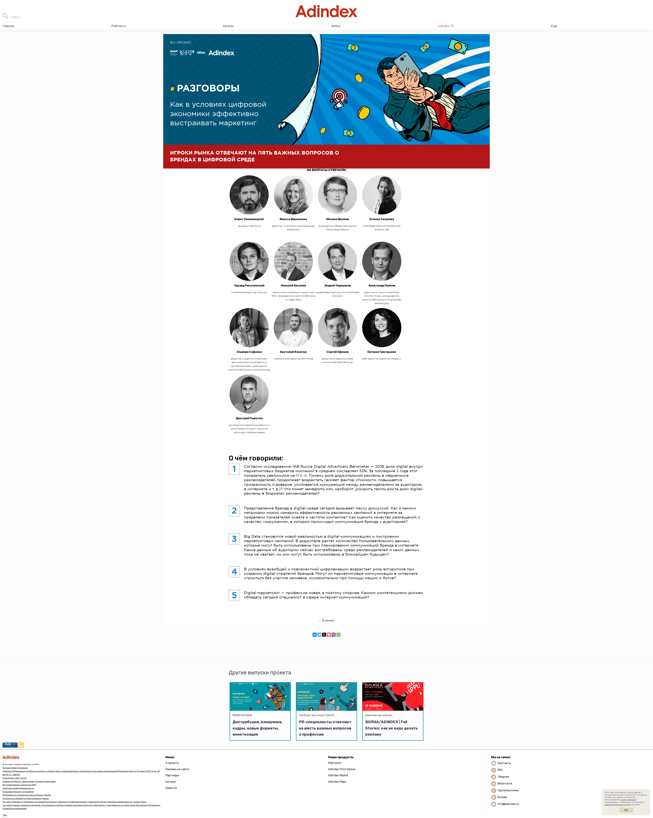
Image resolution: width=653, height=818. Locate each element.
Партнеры (172, 775)
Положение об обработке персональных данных (27, 795)
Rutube (502, 797)
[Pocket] (329, 635)
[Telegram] (319, 635)
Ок (626, 810)
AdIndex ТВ (446, 26)
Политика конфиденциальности (18, 788)
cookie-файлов (627, 799)
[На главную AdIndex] (326, 11)
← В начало (326, 620)
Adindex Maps (337, 781)
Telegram (503, 776)
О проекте (172, 763)
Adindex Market (338, 775)
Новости (171, 788)
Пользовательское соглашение (18, 791)
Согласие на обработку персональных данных (26, 798)
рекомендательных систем (618, 804)
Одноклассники (508, 790)
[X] (324, 635)
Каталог (170, 781)
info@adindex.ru (508, 804)
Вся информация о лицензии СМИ (19, 785)
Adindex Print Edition (342, 769)
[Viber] (334, 635)
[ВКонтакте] (315, 635)
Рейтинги (334, 763)
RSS (500, 770)
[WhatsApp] (338, 635)
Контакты (504, 763)
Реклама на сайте (177, 769)
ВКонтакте (505, 783)
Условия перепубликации (15, 768)
